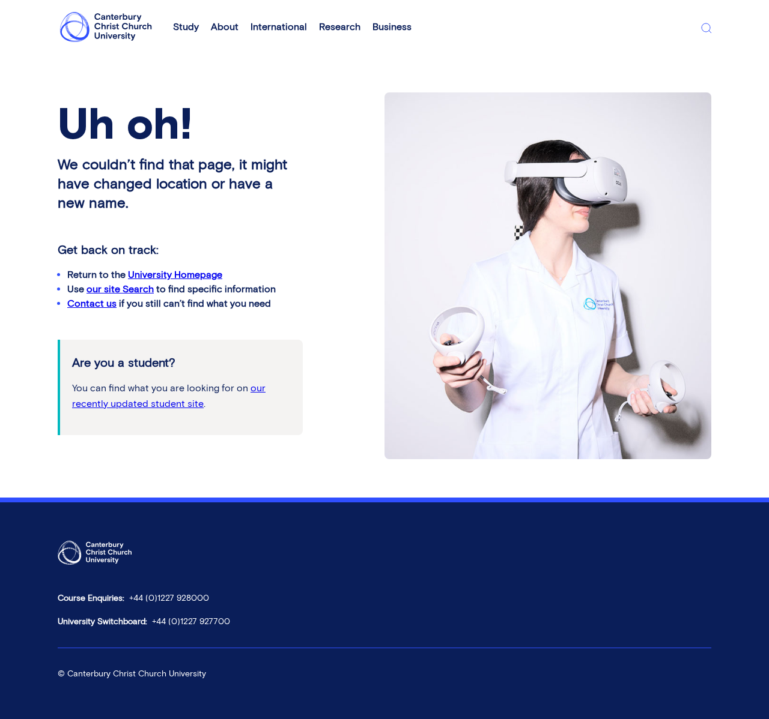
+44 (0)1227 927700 (191, 621)
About (225, 26)
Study (186, 26)
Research (339, 26)
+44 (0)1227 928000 (169, 598)
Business (392, 26)
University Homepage (175, 274)
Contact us (92, 303)
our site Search (120, 289)
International (279, 26)
